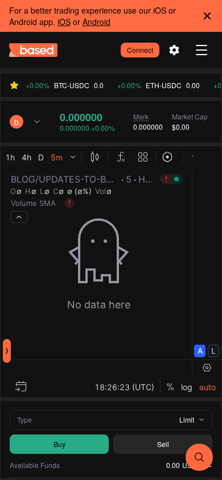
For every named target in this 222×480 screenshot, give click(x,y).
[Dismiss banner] (207, 16)
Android (96, 21)
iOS (64, 21)
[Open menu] (201, 50)
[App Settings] (174, 50)
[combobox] (26, 122)
